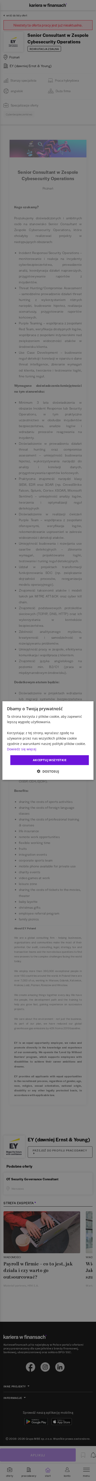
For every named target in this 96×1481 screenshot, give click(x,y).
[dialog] (47, 740)
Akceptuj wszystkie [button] (49, 760)
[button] (48, 771)
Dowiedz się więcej (21, 749)
